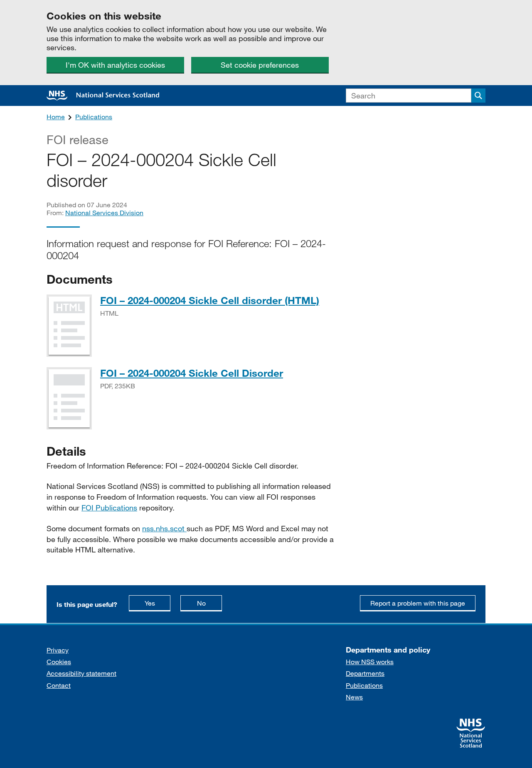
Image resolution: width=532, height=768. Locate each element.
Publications (93, 116)
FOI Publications (109, 507)
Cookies (59, 661)
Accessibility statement (81, 673)
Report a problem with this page (417, 603)
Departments (365, 673)
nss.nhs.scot (164, 528)
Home (56, 116)
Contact (59, 685)
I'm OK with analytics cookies (115, 64)
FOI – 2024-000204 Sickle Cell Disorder (191, 373)
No (209, 603)
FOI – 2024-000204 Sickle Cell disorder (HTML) (209, 300)
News (354, 697)
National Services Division (104, 212)
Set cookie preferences (260, 64)
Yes (157, 603)
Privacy (58, 650)
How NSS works (370, 661)
